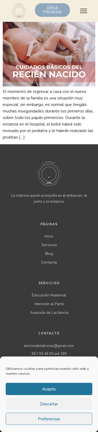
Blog (49, 253)
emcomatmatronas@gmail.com (49, 345)
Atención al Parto (49, 303)
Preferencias (49, 419)
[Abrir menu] (84, 11)
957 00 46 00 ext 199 (49, 353)
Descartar (49, 404)
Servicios (49, 245)
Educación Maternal (49, 295)
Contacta (49, 262)
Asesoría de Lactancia (49, 312)
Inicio (49, 236)
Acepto (49, 389)
